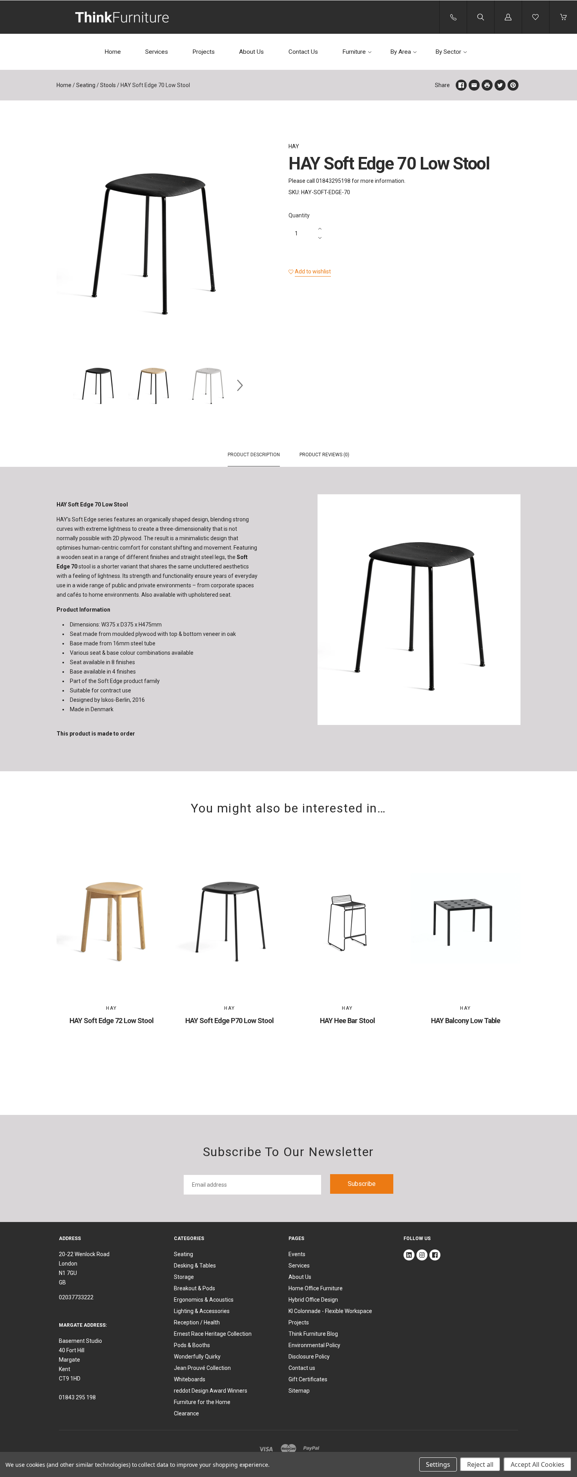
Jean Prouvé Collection (202, 1368)
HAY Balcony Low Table (465, 1020)
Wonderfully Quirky (197, 1356)
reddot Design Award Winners (210, 1391)
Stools (108, 85)
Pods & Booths (192, 1345)
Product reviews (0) (324, 454)
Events (296, 1254)
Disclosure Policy (309, 1356)
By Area (400, 51)
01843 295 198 (77, 1397)
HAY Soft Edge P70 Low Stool (229, 1020)
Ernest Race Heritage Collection (213, 1334)
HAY (293, 146)
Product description (254, 454)
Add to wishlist (313, 271)
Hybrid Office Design (313, 1300)
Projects (203, 51)
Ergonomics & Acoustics (204, 1300)
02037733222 (76, 1297)
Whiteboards (189, 1379)
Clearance (186, 1413)
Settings (438, 1464)
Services (156, 51)
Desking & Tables (195, 1265)
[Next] (239, 385)
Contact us (301, 1368)
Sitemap (299, 1391)
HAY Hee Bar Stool (347, 1020)
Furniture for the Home (202, 1402)
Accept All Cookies (537, 1464)
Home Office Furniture (315, 1288)
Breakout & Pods (194, 1288)
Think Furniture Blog (313, 1334)
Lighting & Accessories (202, 1311)
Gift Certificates (307, 1379)
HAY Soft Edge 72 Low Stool (111, 1020)
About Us (251, 51)
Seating (85, 85)
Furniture (354, 51)
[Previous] (66, 385)
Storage (184, 1277)
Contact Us (303, 51)
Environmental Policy (314, 1345)
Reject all (480, 1464)
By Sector (448, 51)
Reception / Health (197, 1322)
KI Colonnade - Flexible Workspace (330, 1311)
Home (112, 51)
